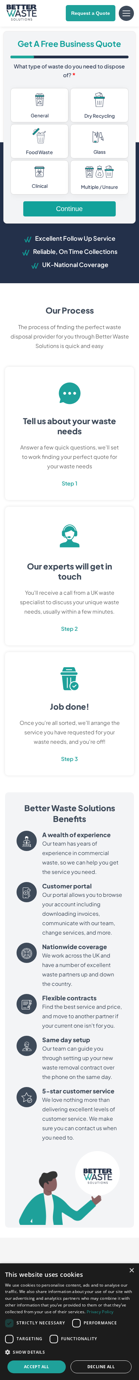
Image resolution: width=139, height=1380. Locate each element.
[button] (69, 1352)
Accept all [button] (36, 1367)
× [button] (131, 1270)
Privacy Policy (100, 1312)
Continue (69, 208)
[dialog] (69, 1321)
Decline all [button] (101, 1367)
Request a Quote (90, 13)
